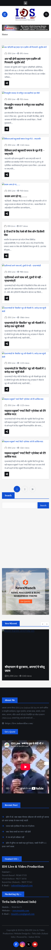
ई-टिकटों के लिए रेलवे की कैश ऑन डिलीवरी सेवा (24, 233)
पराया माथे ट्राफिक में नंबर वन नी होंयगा (20, 826)
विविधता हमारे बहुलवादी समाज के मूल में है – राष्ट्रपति (24, 152)
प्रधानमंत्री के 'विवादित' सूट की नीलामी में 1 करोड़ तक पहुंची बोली (25, 370)
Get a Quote (10, 731)
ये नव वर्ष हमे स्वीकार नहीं (15, 837)
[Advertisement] (25, 538)
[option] (25, 654)
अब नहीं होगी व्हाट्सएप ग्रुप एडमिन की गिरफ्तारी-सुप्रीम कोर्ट (23, 60)
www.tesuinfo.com (20, 910)
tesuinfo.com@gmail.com (23, 914)
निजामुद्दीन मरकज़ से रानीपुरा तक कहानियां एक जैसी (24, 106)
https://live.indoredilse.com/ (19, 723)
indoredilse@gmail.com (22, 885)
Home (5, 34)
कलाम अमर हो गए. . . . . (16, 196)
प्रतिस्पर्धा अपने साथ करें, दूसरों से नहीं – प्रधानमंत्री (24, 278)
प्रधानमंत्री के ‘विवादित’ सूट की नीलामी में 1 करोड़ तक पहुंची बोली (25, 324)
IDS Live (11, 53)
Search (8, 495)
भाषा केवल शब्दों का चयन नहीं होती (18, 831)
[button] (43, 624)
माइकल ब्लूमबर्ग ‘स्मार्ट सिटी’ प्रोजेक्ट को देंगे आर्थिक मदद (25, 412)
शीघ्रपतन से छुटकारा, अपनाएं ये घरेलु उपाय (25, 668)
